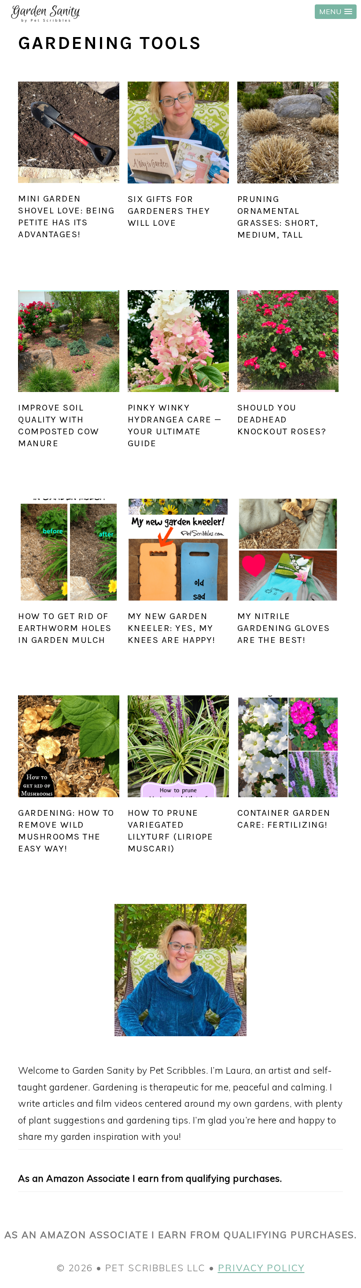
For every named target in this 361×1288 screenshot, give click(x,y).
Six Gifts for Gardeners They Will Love (169, 211)
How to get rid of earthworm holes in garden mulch (65, 628)
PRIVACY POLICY (261, 1267)
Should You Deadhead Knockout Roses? (282, 419)
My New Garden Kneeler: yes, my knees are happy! (172, 628)
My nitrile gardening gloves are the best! (283, 628)
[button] (336, 11)
